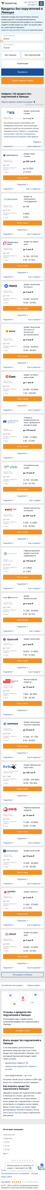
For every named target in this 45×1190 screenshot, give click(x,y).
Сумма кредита (9, 35)
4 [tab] (20, 1160)
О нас (3, 1170)
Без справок (10, 55)
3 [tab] (17, 1160)
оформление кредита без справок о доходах (21, 1067)
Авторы (34, 1173)
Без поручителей (32, 55)
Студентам (7, 1138)
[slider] (1, 41)
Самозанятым (9, 1134)
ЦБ (25, 2)
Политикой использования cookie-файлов (21, 136)
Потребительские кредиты (12, 985)
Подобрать (22, 72)
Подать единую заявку (22, 80)
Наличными (22, 63)
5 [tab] (22, 1160)
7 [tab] (27, 1160)
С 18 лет (6, 1142)
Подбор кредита (33, 985)
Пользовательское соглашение (15, 1173)
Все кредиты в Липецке (22, 974)
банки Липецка (15, 1112)
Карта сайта (6, 1176)
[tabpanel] (21, 1141)
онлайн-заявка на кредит (19, 1107)
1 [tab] (12, 1160)
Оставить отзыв (22, 1030)
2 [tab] (15, 1160)
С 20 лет (6, 1149)
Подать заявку (22, 178)
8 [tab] (30, 1160)
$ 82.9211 (32, 2)
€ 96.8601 (32, 5)
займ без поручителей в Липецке (14, 30)
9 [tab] (32, 1160)
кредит (21, 1079)
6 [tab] (25, 1160)
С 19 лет (6, 1146)
